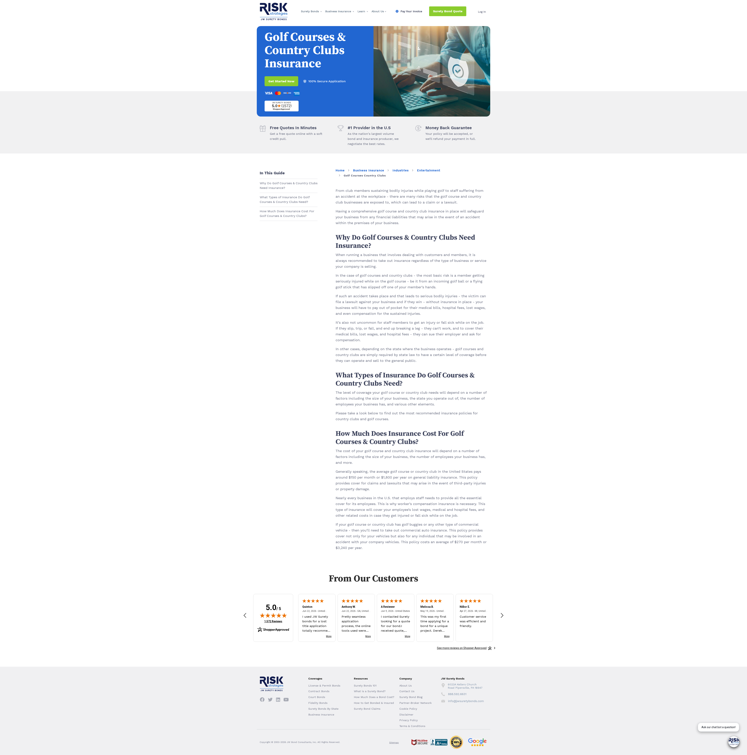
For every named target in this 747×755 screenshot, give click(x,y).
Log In (482, 11)
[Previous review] (245, 615)
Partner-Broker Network (415, 702)
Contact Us (406, 691)
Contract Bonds (318, 691)
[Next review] (502, 615)
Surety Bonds (310, 11)
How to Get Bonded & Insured (374, 702)
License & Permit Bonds (324, 685)
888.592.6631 (457, 694)
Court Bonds (316, 697)
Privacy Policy (408, 720)
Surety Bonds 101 (365, 685)
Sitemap (394, 742)
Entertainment (428, 170)
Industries (401, 170)
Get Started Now (281, 81)
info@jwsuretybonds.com (466, 701)
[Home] (274, 6)
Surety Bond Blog (410, 697)
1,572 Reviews (273, 621)
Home (340, 170)
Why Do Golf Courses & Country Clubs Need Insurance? (288, 185)
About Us (378, 11)
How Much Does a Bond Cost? (374, 697)
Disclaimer (406, 714)
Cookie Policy (408, 708)
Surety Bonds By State (323, 708)
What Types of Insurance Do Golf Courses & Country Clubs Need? (285, 199)
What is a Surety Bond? (370, 691)
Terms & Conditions (412, 726)
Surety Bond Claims (367, 708)
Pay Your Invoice (411, 11)
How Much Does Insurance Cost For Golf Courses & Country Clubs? (287, 213)
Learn (361, 11)
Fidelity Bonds (317, 702)
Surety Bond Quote (447, 11)
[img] (273, 615)
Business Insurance (338, 11)
